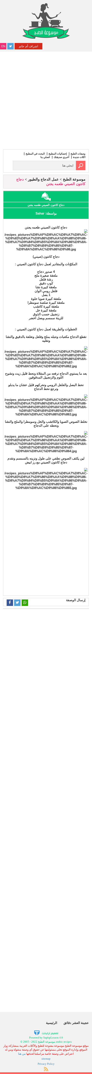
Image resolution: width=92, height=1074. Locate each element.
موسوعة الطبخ (74, 179)
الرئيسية (51, 1023)
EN (3, 46)
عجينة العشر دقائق (76, 1023)
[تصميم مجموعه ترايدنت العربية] (46, 1032)
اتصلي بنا (45, 157)
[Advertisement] (46, 100)
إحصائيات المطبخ (58, 153)
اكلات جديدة (79, 157)
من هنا (22, 1053)
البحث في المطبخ (35, 153)
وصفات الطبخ (78, 153)
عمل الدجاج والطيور (43, 179)
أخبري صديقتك (61, 157)
